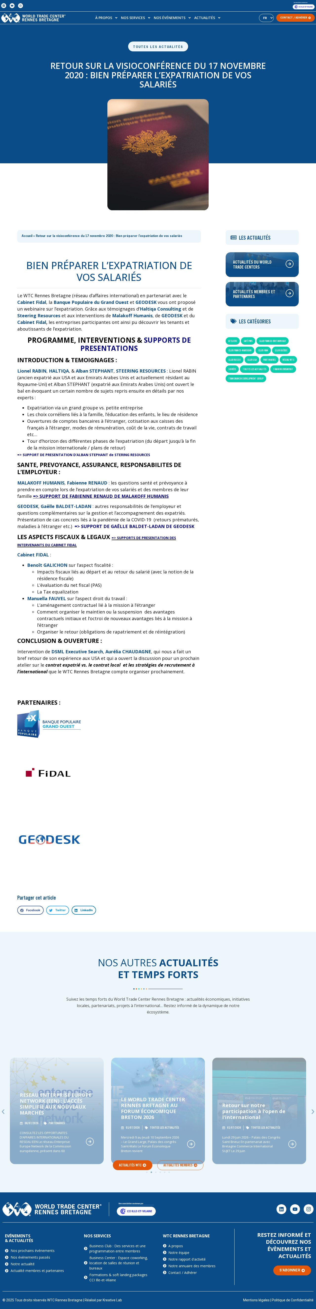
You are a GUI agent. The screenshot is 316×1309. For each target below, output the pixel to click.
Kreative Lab (112, 1300)
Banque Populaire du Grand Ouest (92, 302)
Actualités (204, 17)
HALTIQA (59, 371)
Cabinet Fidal (31, 322)
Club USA (252, 359)
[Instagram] (20, 5)
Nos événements (169, 17)
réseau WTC (288, 359)
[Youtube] (12, 5)
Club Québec (281, 350)
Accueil (27, 236)
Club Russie (234, 359)
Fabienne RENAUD (87, 483)
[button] (30, 910)
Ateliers (232, 340)
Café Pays (248, 340)
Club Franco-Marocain (240, 350)
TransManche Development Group (245, 378)
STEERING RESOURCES (140, 371)
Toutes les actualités (158, 47)
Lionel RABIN (31, 371)
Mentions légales (256, 1300)
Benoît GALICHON (47, 565)
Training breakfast (283, 369)
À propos (103, 17)
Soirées (232, 369)
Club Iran (263, 350)
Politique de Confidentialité (293, 1300)
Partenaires (269, 359)
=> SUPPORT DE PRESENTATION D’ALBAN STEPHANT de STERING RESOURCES (83, 454)
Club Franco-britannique (272, 340)
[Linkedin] (3, 5)
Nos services (133, 17)
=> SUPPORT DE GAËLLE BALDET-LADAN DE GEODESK (134, 526)
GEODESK (146, 302)
